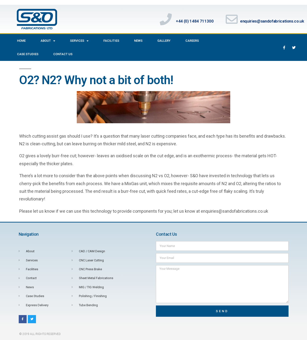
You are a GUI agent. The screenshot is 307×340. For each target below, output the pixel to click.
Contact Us (62, 54)
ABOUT (46, 40)
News (138, 40)
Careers (192, 40)
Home (21, 40)
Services (77, 40)
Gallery (164, 40)
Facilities (111, 40)
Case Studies (27, 54)
